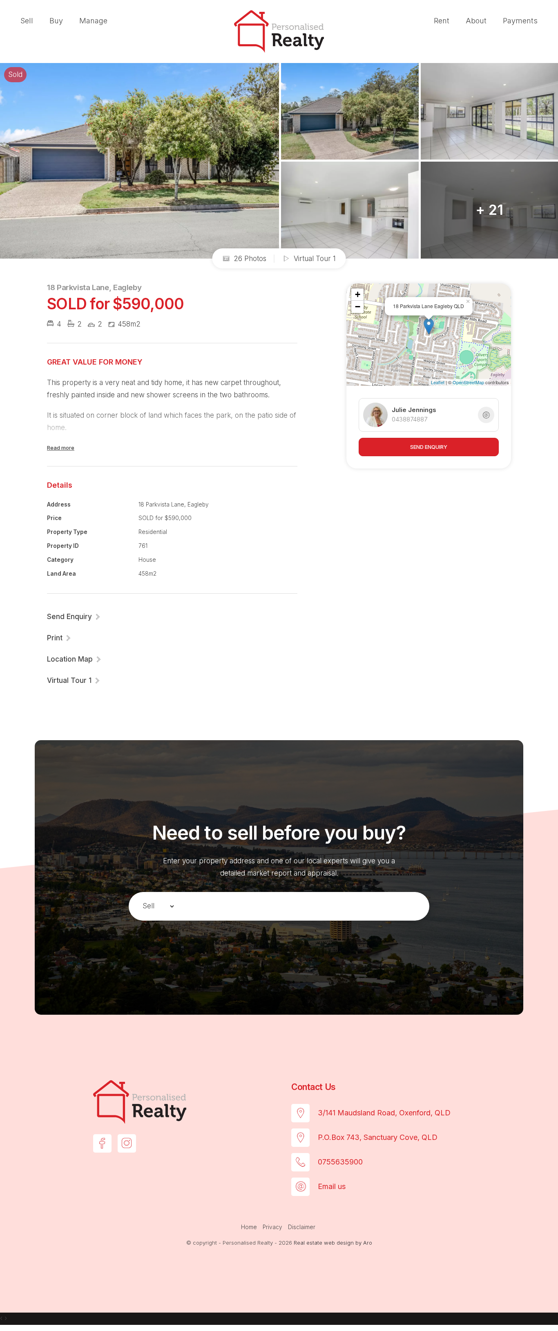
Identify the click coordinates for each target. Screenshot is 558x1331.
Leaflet (437, 382)
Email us (332, 1186)
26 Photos (249, 258)
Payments (520, 20)
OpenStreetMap (468, 382)
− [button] (357, 307)
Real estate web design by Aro (333, 1242)
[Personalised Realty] (279, 31)
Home (249, 1227)
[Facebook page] (102, 1143)
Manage (93, 20)
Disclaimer (301, 1227)
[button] (59, 638)
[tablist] (154, 906)
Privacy (272, 1227)
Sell (26, 20)
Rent (441, 20)
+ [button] (357, 294)
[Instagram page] (127, 1143)
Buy (56, 20)
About (476, 20)
